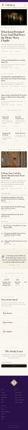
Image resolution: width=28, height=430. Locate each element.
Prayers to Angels (19, 402)
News (2, 402)
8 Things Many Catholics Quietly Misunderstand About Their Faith (13, 175)
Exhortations (4, 397)
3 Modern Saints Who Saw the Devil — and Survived (12, 215)
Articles (3, 392)
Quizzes (3, 416)
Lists (2, 419)
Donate (2, 409)
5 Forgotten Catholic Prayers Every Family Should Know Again (15, 234)
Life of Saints (4, 395)
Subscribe (14, 365)
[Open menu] (25, 5)
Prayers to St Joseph (19, 399)
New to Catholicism (5, 411)
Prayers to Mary (18, 395)
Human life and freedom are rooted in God (16, 241)
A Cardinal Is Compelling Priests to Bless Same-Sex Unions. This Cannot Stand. (13, 79)
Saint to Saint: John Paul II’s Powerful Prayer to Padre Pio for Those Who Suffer (13, 97)
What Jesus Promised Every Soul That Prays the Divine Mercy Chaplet (13, 36)
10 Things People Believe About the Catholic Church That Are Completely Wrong (12, 199)
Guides (2, 414)
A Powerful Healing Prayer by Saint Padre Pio (13, 61)
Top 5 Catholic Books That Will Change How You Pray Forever (13, 207)
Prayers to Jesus (18, 392)
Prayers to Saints (18, 397)
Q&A (2, 399)
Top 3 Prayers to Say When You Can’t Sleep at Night (14, 226)
